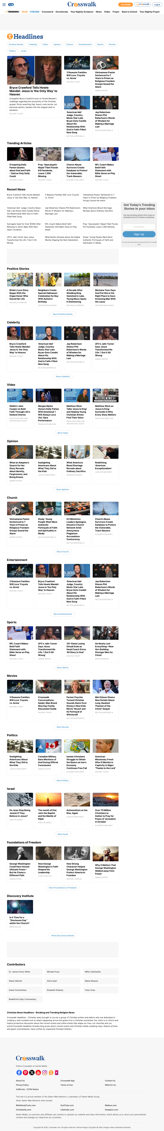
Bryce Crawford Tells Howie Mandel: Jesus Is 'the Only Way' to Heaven (23, 196)
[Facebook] (19, 1072)
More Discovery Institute (63, 935)
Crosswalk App (68, 1080)
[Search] (11, 4)
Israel (23, 51)
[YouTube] (38, 1072)
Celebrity (33, 44)
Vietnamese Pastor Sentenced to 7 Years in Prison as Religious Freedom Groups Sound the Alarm (99, 198)
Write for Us (110, 1085)
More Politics (63, 780)
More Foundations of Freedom (63, 887)
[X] (32, 1072)
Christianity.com (23, 1109)
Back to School (129, 11)
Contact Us (110, 1080)
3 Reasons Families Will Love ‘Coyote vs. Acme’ (62, 196)
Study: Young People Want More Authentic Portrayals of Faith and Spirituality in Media (98, 240)
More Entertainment (63, 614)
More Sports (63, 667)
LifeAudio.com (67, 1109)
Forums (34, 11)
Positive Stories (16, 44)
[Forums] (51, 1072)
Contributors (16, 964)
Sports (100, 44)
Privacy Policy (22, 1085)
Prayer (116, 11)
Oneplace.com (111, 1109)
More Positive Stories (63, 314)
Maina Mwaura (91, 981)
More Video (63, 433)
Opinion (57, 44)
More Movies (63, 727)
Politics (12, 51)
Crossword (47, 11)
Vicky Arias (90, 990)
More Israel (63, 834)
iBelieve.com (111, 1105)
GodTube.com (67, 1105)
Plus (24, 11)
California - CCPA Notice (27, 1089)
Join (125, 4)
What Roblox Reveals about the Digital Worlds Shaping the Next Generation (62, 238)
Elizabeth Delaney (55, 990)
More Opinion (63, 489)
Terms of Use (67, 1085)
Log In (157, 4)
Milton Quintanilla (93, 972)
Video (107, 11)
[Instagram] (44, 1072)
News (99, 11)
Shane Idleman (15, 981)
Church (69, 44)
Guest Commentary (18, 990)
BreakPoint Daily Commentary (22, 999)
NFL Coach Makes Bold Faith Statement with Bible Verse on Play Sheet (61, 227)
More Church (63, 551)
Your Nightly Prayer (150, 11)
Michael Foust (53, 972)
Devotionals (62, 11)
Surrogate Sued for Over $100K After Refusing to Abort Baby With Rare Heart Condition (24, 227)
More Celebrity (63, 376)
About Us (20, 1080)
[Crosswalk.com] (82, 4)
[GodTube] (57, 1072)
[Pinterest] (25, 1072)
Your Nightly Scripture (81, 11)
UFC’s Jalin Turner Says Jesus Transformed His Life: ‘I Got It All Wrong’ (21, 240)
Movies (112, 44)
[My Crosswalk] (142, 5)
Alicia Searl (52, 981)
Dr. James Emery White (19, 972)
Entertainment (85, 44)
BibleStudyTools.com (26, 1105)
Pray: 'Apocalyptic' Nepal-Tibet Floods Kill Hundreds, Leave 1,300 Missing (100, 225)
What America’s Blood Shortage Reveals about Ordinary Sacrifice (98, 209)
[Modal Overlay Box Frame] (139, 224)
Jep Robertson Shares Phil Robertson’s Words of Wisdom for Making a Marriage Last (62, 211)
